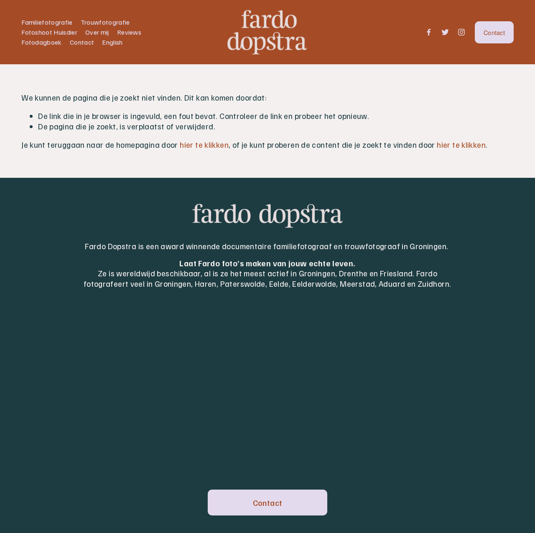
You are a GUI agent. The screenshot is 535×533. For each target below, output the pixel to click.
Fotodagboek (41, 42)
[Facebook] (429, 32)
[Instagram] (461, 32)
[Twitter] (445, 32)
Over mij (97, 32)
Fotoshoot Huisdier (49, 32)
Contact (82, 42)
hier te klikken (204, 144)
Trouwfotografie (105, 22)
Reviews (129, 32)
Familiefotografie (46, 22)
